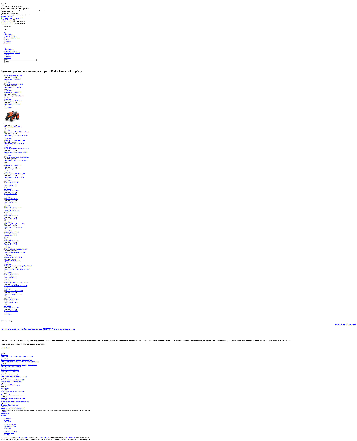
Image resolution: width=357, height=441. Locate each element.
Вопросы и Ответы (10, 431)
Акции (6, 39)
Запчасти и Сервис (10, 36)
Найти (7, 61)
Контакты (7, 43)
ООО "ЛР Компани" (345, 324)
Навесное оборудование (12, 38)
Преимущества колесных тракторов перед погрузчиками (19, 365)
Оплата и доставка (10, 424)
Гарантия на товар (10, 426)
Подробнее (7, 82)
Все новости (5, 388)
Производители (9, 433)
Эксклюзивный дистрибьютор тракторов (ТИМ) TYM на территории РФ (38, 329)
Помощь (3, 415)
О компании (8, 41)
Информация (5, 413)
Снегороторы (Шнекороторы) (10, 385)
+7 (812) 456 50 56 (6, 20)
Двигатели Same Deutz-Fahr (9, 405)
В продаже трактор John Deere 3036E (12, 391)
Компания (4, 411)
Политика (7, 428)
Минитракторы (9, 34)
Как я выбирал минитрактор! (10, 370)
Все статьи (4, 355)
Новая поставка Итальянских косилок (13, 398)
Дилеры (6, 420)
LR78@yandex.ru (69, 437)
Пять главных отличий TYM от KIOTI (13, 380)
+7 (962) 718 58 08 (7, 21)
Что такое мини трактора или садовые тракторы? (16, 360)
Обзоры (6, 434)
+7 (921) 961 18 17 (6, 23)
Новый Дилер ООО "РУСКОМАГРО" (13, 408)
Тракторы (7, 33)
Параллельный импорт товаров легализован (15, 401)
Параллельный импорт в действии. (12, 395)
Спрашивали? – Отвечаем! (9, 375)
